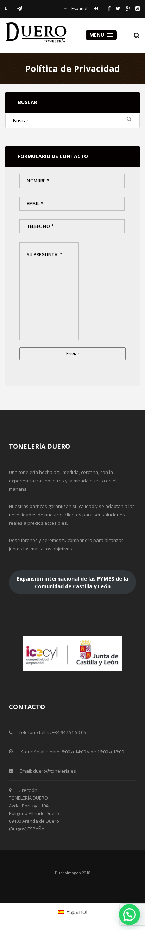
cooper (37, 32)
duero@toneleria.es (54, 771)
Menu (97, 35)
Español (78, 9)
